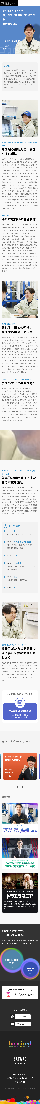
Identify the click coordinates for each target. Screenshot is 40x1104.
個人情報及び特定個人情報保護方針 (18, 1078)
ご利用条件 (18, 1082)
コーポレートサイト (18, 1074)
